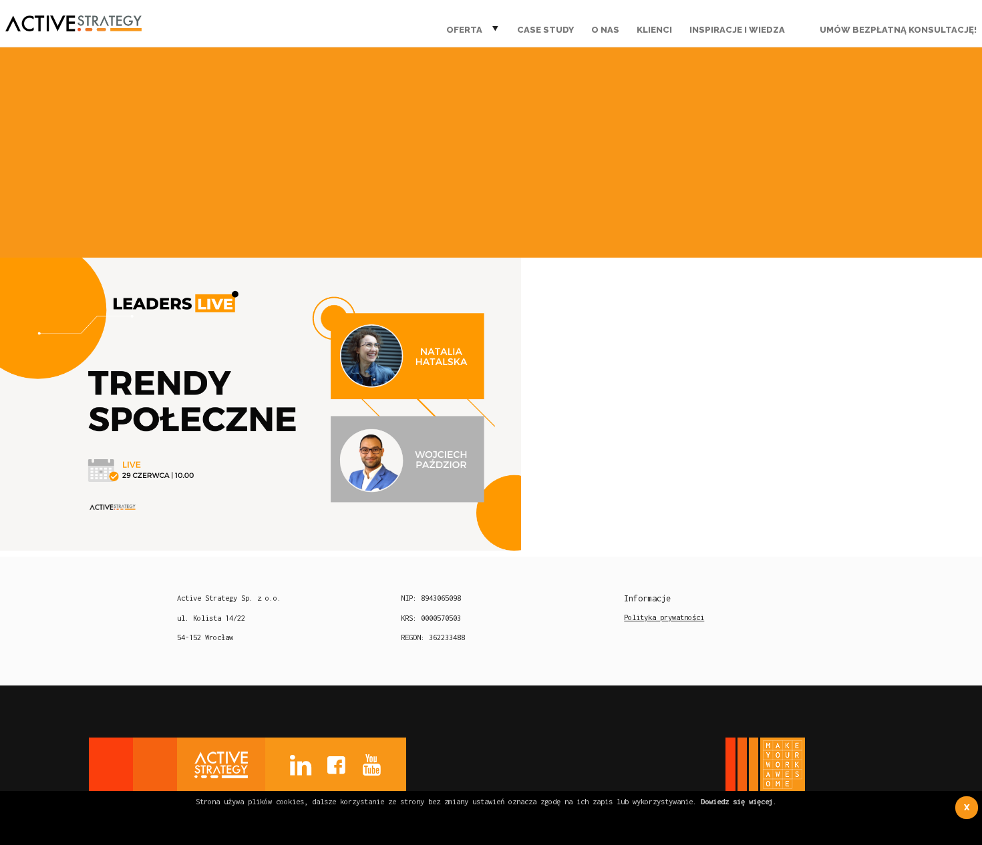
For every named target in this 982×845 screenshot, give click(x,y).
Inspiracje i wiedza (737, 30)
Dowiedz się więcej (737, 801)
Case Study (545, 30)
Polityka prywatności (664, 617)
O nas (605, 30)
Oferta (464, 30)
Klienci (654, 30)
